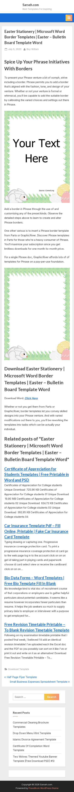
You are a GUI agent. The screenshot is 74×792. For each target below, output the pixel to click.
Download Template (18, 669)
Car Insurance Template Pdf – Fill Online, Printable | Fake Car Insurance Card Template (36, 531)
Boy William (33, 49)
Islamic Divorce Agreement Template (34, 739)
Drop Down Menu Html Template (32, 733)
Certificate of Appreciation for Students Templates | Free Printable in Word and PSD (36, 475)
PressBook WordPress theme (44, 788)
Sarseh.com (31, 5)
